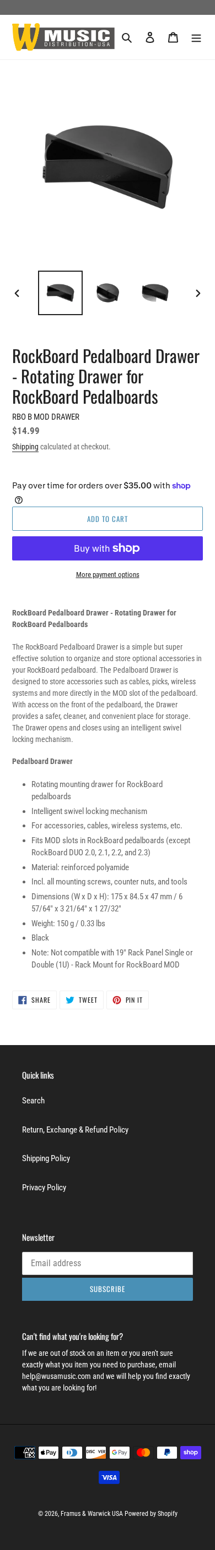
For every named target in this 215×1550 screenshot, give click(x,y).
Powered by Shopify (151, 1514)
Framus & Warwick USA (92, 1514)
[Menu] (196, 37)
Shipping (25, 446)
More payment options (107, 574)
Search (33, 1101)
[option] (60, 293)
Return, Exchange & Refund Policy (75, 1130)
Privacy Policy (44, 1187)
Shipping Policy (46, 1158)
